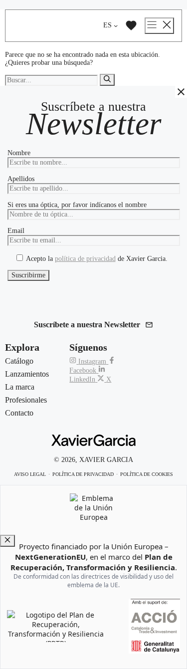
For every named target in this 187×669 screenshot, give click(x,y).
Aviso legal (30, 474)
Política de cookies (146, 474)
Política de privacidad (83, 474)
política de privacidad (85, 258)
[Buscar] (107, 80)
